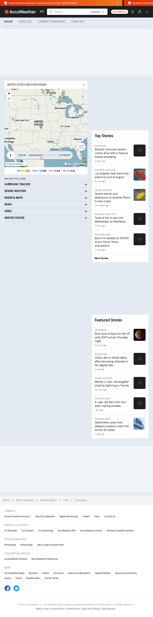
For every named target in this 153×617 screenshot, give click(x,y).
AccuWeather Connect (91, 530)
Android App (26, 544)
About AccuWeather (45, 516)
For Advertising (45, 530)
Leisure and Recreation (79, 573)
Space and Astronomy (126, 573)
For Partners (28, 530)
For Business (10, 530)
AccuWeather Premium (15, 559)
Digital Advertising (69, 516)
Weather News (33, 578)
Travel (18, 578)
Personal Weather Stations (120, 530)
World (6, 500)
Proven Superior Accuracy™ (17, 516)
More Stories (101, 258)
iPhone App (10, 544)
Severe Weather (102, 573)
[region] (45, 128)
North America (25, 500)
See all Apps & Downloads (50, 544)
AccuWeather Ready (14, 573)
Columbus (81, 500)
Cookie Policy (73, 608)
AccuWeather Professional (45, 559)
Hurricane (58, 573)
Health (45, 573)
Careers (86, 516)
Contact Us (109, 516)
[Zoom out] (9, 98)
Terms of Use (42, 608)
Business (33, 573)
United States (48, 500)
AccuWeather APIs (67, 530)
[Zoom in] (9, 93)
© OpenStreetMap (14, 164)
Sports (7, 578)
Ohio (65, 500)
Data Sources (108, 608)
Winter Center (51, 578)
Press (97, 516)
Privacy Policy (57, 608)
